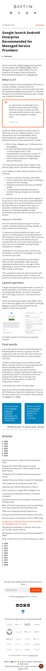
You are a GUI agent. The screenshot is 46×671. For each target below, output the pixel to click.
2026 (6, 441)
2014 (6, 553)
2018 (6, 543)
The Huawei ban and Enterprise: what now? (19, 483)
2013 (6, 555)
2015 (6, 550)
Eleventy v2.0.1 (18, 666)
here (11, 167)
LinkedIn (7, 397)
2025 (6, 444)
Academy (13, 146)
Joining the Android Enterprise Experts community (22, 514)
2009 (6, 565)
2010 (6, 562)
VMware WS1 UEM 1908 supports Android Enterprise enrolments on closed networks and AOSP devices (21, 468)
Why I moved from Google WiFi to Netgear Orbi (21, 490)
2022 (6, 451)
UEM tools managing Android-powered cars (19, 511)
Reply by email (15, 427)
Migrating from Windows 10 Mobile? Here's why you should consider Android (21, 528)
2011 (6, 560)
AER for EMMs (25, 68)
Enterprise (40, 25)
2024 (6, 446)
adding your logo (33, 655)
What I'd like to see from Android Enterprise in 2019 (23, 539)
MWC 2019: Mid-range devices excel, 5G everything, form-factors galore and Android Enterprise (22, 506)
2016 (6, 548)
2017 (6, 546)
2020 (6, 453)
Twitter (18, 397)
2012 (6, 558)
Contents (8, 56)
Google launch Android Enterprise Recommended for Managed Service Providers (21, 41)
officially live (32, 75)
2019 (6, 455)
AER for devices (24, 65)
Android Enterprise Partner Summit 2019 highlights (22, 480)
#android (36, 409)
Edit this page (30, 427)
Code (42, 427)
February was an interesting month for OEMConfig (22, 518)
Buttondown (21, 596)
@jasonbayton (10, 418)
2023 (6, 448)
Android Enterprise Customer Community (10, 412)
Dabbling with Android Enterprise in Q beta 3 (20, 487)
